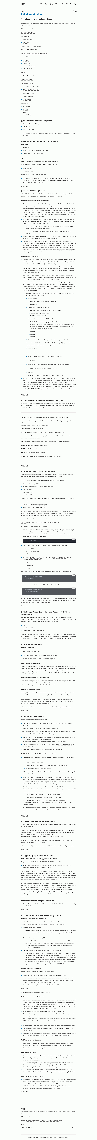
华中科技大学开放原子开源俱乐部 (49, 1120)
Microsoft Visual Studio (35, 557)
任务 (46, 4)
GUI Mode (26, 60)
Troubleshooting (47, 659)
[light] (75, 4)
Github (68, 4)
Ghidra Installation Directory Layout (31, 46)
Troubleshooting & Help (27, 93)
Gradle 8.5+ (24, 522)
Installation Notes (28, 40)
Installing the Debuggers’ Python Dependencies (34, 53)
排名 (51, 4)
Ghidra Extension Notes (30, 76)
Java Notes (26, 42)
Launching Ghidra (28, 97)
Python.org (38, 178)
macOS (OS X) (27, 115)
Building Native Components (29, 50)
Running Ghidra (25, 57)
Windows (25, 109)
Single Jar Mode (27, 68)
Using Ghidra (27, 99)
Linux (24, 112)
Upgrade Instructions (27, 83)
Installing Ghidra (25, 36)
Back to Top (24, 186)
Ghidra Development (27, 79)
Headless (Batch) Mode (29, 66)
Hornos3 (27, 1117)
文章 (41, 4)
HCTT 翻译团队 (30, 1120)
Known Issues (25, 103)
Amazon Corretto (28, 171)
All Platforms (26, 106)
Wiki (56, 4)
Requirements (32, 933)
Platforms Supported (27, 29)
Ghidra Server (27, 63)
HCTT (23, 4)
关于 (62, 4)
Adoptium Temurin (28, 168)
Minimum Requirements (28, 32)
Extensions (24, 72)
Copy (74, 539)
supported (36, 260)
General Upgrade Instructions (31, 87)
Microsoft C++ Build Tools (59, 557)
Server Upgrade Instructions (31, 89)
